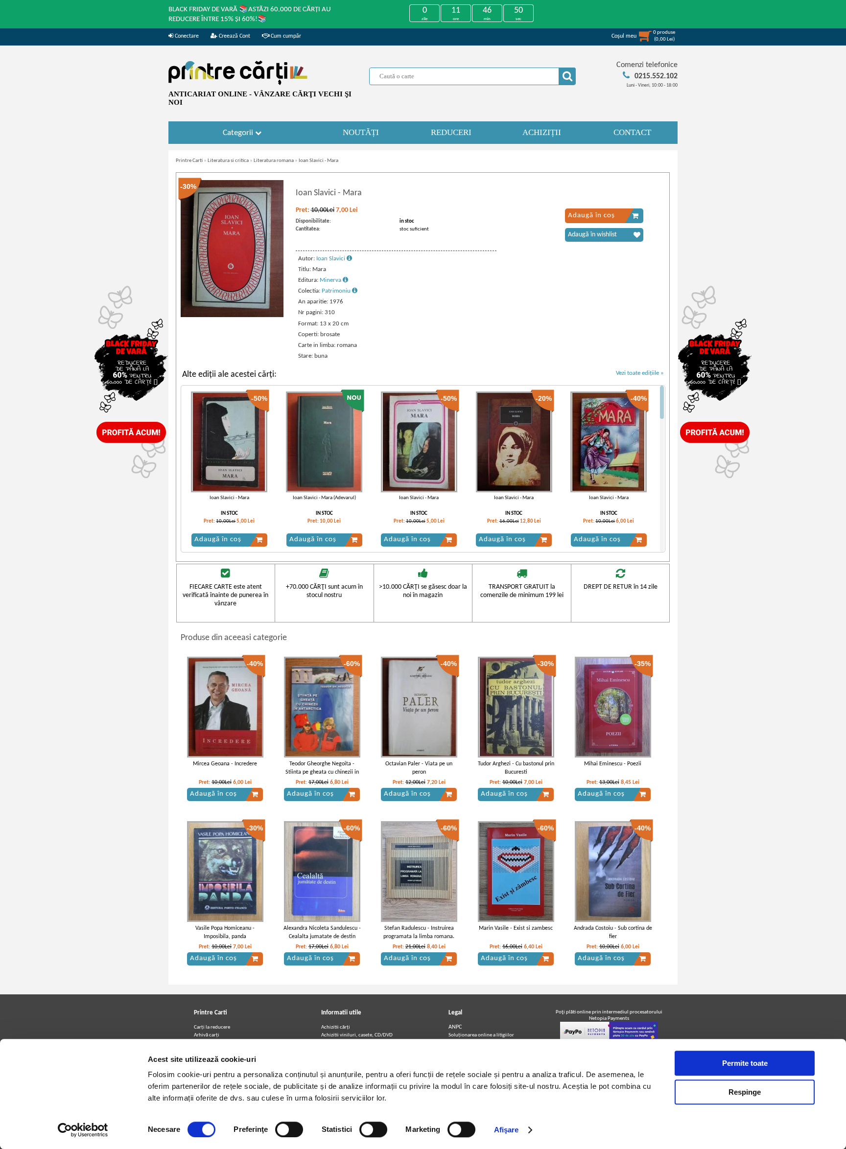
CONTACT (632, 132)
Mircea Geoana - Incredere (225, 764)
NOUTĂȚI (361, 132)
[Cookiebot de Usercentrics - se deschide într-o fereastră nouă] (83, 1130)
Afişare (506, 1130)
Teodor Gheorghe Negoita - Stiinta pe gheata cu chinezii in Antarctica (322, 772)
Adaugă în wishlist (592, 234)
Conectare (186, 36)
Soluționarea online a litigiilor (481, 1035)
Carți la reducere (212, 1027)
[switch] (289, 1129)
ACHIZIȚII (541, 132)
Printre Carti (189, 160)
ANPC (455, 1027)
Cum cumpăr (285, 36)
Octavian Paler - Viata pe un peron (418, 768)
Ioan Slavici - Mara (318, 160)
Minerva (331, 280)
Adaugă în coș (591, 215)
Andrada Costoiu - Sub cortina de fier (613, 932)
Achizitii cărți (335, 1027)
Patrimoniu (337, 291)
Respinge (744, 1092)
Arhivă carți (206, 1035)
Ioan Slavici (331, 258)
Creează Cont (233, 36)
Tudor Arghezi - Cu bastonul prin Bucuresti (516, 768)
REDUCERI (451, 132)
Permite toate (745, 1063)
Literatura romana (274, 160)
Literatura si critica (228, 160)
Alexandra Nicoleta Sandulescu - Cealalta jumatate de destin (322, 932)
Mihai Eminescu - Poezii (612, 764)
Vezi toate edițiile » (640, 373)
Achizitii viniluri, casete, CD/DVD (357, 1035)
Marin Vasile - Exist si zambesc (516, 928)
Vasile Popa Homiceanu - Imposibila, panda (225, 932)
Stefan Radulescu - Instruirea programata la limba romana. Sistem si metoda (418, 936)
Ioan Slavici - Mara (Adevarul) (324, 498)
